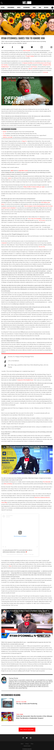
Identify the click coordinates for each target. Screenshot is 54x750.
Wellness (46, 7)
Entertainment (11, 7)
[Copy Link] (41, 47)
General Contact (27, 745)
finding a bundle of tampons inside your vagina (34, 186)
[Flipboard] (22, 47)
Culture (2, 7)
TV (1, 11)
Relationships (26, 7)
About (22, 743)
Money (34, 7)
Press (32, 743)
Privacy (27, 743)
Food (40, 7)
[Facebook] (12, 47)
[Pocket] (32, 47)
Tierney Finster (6, 11)
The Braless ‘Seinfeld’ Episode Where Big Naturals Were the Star (19, 133)
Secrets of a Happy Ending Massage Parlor (21, 356)
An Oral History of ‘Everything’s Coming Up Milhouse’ (21, 137)
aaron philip (16, 554)
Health (18, 7)
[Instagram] (51, 47)
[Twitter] (2, 47)
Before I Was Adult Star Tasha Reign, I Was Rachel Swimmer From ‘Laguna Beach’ (24, 135)
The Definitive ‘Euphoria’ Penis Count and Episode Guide (18, 131)
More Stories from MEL (27, 729)
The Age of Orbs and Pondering (26, 703)
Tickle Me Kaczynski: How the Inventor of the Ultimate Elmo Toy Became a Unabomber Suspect (34, 717)
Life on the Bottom (13, 361)
